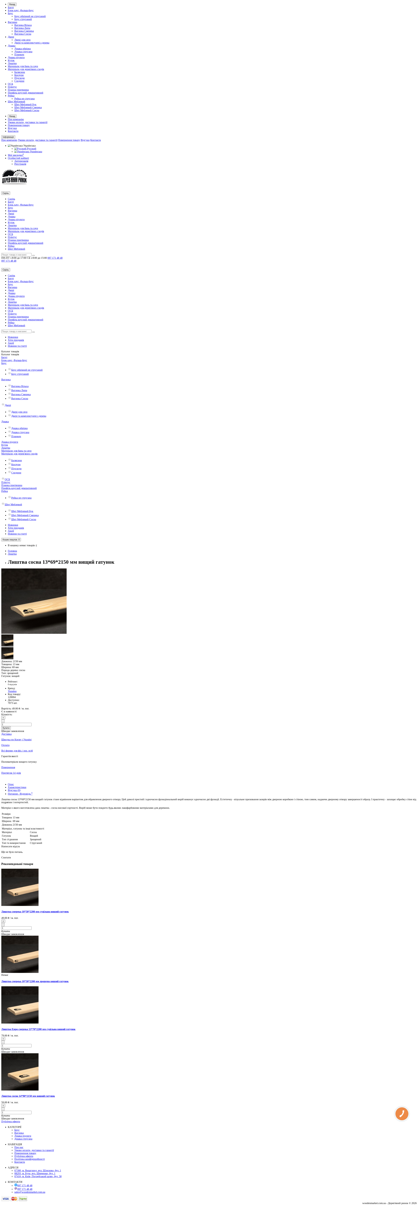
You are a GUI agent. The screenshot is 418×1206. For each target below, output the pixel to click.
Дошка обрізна (22, 48)
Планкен (19, 54)
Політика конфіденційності (29, 1159)
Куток (11, 60)
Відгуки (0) (14, 790)
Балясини (19, 72)
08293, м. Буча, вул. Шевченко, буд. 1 (34, 1173)
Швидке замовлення (12, 934)
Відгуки (12, 128)
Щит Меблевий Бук (25, 104)
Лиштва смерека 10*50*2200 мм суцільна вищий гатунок (35, 911)
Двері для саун (22, 39)
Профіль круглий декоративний (25, 92)
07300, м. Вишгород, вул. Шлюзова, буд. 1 (37, 1170)
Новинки (13, 337)
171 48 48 (55, 257)
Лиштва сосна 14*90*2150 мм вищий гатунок (28, 1096)
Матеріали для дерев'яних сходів (26, 69)
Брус (10, 13)
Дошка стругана (23, 51)
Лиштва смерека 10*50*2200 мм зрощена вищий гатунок (35, 981)
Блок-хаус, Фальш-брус (21, 10)
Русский (31, 148)
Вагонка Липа (22, 28)
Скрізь (11, 198)
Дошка (11, 45)
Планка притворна (18, 89)
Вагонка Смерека (24, 31)
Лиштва (12, 63)
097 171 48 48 (24, 1185)
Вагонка (12, 22)
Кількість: (6, 714)
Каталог (10, 354)
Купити (6, 728)
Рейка (11, 95)
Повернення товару (19, 125)
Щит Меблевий (16, 101)
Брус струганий (23, 19)
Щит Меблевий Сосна (26, 110)
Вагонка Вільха (23, 25)
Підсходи (19, 78)
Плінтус (12, 86)
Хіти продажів (16, 340)
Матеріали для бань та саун (23, 66)
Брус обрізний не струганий (30, 16)
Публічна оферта (10, 1121)
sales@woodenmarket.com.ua (29, 1192)
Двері (11, 36)
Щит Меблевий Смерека (28, 107)
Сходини (19, 81)
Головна (12, 551)
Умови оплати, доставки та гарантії (27, 122)
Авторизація (21, 161)
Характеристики (17, 787)
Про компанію (16, 119)
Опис (11, 784)
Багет (11, 7)
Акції (11, 343)
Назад (12, 4)
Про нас (18, 1147)
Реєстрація (20, 164)
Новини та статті (17, 346)
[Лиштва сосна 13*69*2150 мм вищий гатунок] (34, 633)
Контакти (13, 131)
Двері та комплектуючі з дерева (31, 42)
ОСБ (10, 83)
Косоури (19, 75)
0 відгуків (12, 684)
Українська (35, 151)
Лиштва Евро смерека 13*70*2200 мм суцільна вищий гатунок (38, 1029)
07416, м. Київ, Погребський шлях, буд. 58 (38, 1176)
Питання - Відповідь (20, 793)
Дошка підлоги (16, 57)
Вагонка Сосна (22, 34)
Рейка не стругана (24, 98)
